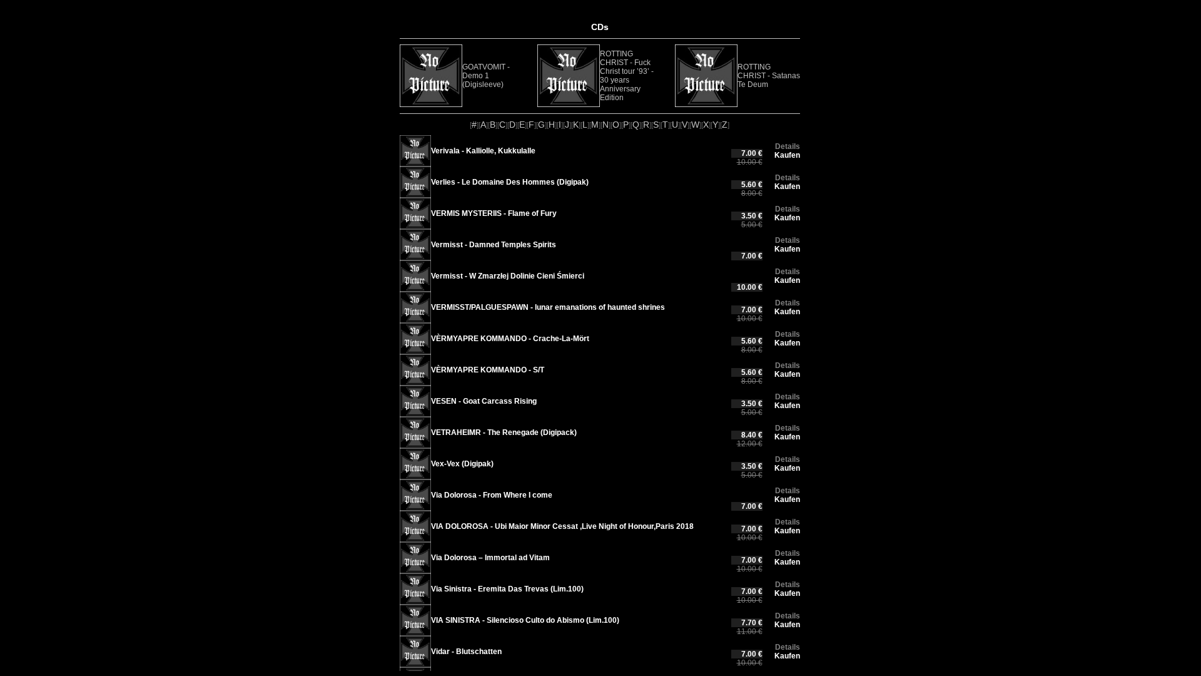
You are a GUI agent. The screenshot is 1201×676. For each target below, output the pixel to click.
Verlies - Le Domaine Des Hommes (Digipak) (510, 182)
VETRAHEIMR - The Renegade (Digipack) (504, 432)
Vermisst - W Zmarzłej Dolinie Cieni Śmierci (507, 276)
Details (787, 146)
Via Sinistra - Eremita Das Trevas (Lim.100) (507, 589)
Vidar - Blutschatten (466, 651)
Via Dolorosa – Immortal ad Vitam (490, 557)
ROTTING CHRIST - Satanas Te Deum (768, 76)
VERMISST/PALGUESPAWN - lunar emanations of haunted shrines (548, 307)
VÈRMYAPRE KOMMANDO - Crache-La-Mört (510, 338)
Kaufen (787, 155)
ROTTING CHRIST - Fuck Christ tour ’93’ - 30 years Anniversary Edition (627, 75)
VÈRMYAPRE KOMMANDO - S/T (487, 370)
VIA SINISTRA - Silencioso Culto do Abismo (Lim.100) (525, 620)
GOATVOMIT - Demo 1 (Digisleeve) (486, 76)
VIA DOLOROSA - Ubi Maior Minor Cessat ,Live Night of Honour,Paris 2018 (562, 526)
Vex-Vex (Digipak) (462, 463)
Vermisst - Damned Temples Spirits (493, 244)
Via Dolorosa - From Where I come (491, 495)
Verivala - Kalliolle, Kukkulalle (483, 150)
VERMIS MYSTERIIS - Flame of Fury (494, 213)
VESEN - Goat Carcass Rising (484, 401)
